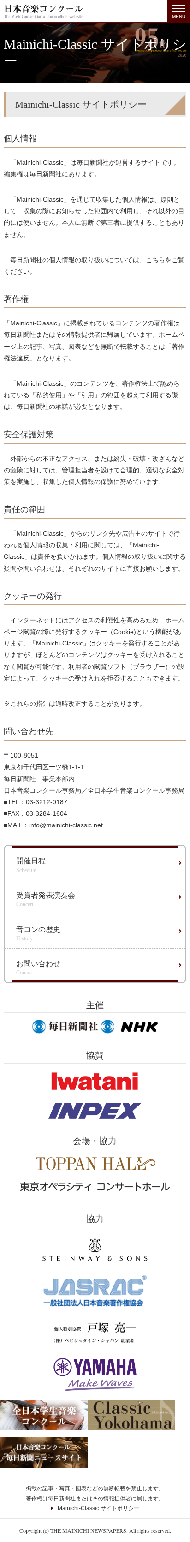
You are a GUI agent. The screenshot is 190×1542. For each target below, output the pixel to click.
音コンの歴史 (38, 934)
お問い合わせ (38, 968)
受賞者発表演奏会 (45, 899)
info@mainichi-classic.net (66, 825)
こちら (155, 259)
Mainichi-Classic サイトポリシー (98, 1508)
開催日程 (31, 865)
